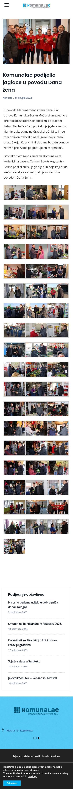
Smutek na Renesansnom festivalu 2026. (35, 624)
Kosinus (55, 756)
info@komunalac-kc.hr (21, 730)
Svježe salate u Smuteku (24, 661)
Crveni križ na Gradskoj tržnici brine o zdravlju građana (33, 642)
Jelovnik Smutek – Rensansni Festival (32, 678)
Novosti (7, 97)
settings (32, 776)
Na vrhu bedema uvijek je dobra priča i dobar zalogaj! (33, 604)
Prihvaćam (12, 783)
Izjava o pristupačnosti (26, 756)
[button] (34, 738)
